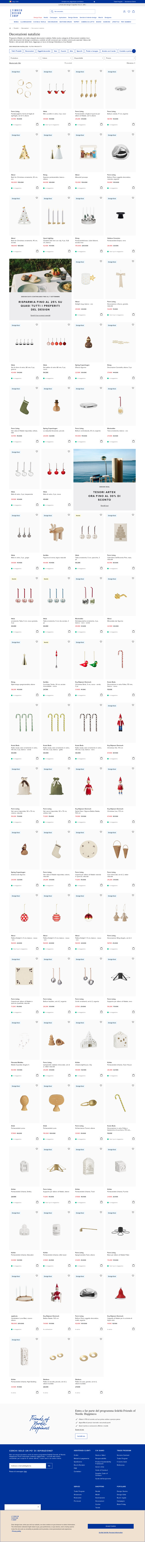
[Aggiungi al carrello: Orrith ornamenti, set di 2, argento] (101, 1012)
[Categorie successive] (134, 51)
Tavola (97, 1508)
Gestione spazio (65, 22)
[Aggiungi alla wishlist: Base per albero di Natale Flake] (133, 1212)
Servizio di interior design (88, 17)
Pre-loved (77, 1501)
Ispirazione (62, 17)
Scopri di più (79, 1430)
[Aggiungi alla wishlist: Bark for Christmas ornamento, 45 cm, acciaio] (36, 197)
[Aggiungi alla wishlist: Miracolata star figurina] (133, 578)
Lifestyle (115, 22)
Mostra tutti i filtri (15, 63)
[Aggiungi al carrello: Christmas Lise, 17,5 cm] (133, 821)
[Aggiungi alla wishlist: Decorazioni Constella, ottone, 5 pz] (133, 324)
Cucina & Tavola (39, 22)
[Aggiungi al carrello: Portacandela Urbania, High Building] (37, 1392)
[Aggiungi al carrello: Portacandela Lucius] (37, 1138)
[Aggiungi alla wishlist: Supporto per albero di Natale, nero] (133, 958)
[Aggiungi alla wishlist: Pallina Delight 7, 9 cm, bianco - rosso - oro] (101, 895)
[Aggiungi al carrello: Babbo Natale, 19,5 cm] (69, 1329)
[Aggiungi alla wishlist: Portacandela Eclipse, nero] (133, 197)
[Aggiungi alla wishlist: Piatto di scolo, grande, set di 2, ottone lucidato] (101, 1339)
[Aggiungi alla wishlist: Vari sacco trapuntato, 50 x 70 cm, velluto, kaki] (69, 768)
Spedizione (78, 1462)
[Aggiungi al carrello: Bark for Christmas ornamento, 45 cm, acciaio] (37, 251)
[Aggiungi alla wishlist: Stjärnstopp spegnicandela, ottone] (36, 641)
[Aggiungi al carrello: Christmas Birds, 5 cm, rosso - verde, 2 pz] (101, 695)
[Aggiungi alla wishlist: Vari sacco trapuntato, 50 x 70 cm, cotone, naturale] (36, 768)
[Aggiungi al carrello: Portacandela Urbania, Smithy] (37, 1202)
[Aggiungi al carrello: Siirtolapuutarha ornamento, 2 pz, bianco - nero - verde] (101, 631)
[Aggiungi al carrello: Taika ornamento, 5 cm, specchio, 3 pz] (101, 568)
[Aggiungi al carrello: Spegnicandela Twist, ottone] (101, 1265)
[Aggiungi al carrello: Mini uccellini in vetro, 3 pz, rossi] (69, 124)
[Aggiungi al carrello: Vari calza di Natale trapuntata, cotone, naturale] (69, 885)
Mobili (16, 22)
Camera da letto (87, 22)
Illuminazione (26, 22)
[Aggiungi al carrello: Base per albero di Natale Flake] (133, 1265)
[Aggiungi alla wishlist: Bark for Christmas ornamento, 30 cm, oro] (36, 134)
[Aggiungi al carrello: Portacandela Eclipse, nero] (133, 251)
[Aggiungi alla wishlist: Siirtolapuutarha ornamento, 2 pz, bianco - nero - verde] (101, 578)
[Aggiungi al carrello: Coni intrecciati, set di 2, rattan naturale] (133, 885)
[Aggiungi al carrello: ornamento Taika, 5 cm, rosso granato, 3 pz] (37, 631)
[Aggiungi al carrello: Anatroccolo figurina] (37, 885)
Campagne (53, 17)
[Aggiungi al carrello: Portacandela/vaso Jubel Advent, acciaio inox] (101, 251)
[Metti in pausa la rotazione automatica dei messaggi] (94, 1)
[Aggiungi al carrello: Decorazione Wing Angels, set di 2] (133, 948)
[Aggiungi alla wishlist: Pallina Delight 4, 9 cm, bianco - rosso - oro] (69, 895)
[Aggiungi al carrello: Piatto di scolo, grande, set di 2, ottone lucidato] (101, 1392)
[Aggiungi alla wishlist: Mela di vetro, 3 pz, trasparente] (36, 451)
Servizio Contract (123, 1455)
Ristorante (77, 1498)
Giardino (106, 22)
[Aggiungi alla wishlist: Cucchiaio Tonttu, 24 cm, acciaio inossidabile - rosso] (69, 641)
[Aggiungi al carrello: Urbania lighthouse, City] (101, 1075)
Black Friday (121, 1504)
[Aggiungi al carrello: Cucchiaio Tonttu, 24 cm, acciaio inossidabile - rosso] (69, 695)
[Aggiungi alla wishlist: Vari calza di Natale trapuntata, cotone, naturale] (69, 831)
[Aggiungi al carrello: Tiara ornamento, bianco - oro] (133, 441)
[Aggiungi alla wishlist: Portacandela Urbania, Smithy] (36, 1148)
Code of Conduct (101, 1470)
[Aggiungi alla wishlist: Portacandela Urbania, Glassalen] (36, 1212)
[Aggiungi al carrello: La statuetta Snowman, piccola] (69, 441)
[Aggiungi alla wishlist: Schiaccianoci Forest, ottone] (101, 1085)
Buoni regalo (121, 1498)
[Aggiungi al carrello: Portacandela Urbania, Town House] (133, 1075)
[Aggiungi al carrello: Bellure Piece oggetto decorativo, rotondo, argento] (133, 187)
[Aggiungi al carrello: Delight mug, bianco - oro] (101, 314)
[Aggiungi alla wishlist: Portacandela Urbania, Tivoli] (101, 1148)
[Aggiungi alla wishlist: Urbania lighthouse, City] (101, 1022)
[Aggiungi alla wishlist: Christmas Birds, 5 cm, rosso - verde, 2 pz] (101, 641)
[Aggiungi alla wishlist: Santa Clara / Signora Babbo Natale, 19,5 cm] (101, 768)
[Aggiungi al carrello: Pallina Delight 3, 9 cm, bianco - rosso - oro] (37, 948)
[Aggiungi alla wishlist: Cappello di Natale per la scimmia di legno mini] (133, 1275)
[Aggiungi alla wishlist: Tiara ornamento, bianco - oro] (133, 388)
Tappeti (76, 22)
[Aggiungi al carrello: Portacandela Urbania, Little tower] (69, 1265)
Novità (46, 17)
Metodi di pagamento (81, 1458)
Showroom (78, 1495)
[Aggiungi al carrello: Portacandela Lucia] (69, 1138)
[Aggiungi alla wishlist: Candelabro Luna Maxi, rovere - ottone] (36, 1275)
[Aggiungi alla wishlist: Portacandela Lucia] (69, 1085)
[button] (124, 11)
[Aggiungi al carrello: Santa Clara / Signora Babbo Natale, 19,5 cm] (101, 821)
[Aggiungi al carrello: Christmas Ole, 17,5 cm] (133, 758)
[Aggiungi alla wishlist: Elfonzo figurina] (101, 324)
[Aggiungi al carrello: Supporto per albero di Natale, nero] (133, 1012)
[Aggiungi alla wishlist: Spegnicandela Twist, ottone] (101, 1212)
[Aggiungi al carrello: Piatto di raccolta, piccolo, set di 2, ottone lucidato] (69, 1392)
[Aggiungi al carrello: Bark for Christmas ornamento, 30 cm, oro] (37, 187)
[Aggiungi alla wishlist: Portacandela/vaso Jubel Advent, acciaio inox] (101, 197)
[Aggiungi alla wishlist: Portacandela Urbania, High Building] (36, 1339)
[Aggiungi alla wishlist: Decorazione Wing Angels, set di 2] (133, 895)
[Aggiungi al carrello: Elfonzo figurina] (101, 378)
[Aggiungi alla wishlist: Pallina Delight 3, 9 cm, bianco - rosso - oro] (36, 895)
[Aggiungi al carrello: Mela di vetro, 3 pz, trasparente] (37, 504)
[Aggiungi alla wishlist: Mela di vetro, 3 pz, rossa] (69, 451)
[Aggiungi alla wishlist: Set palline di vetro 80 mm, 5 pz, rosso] (69, 324)
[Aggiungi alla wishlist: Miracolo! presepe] (101, 134)
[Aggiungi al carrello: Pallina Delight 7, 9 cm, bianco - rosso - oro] (101, 948)
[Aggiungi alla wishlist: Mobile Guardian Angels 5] (36, 1022)
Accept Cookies (111, 1526)
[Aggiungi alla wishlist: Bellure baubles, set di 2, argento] (69, 958)
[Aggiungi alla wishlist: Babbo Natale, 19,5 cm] (69, 1275)
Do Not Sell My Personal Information (111, 1533)
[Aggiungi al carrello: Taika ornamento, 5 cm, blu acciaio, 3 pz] (69, 631)
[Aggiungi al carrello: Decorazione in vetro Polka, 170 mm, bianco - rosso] (133, 695)
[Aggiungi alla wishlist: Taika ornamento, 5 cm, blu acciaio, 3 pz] (69, 578)
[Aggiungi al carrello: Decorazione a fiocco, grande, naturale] (133, 314)
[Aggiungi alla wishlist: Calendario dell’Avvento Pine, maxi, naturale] (133, 514)
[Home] (10, 28)
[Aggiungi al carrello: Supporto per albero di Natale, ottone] (69, 1202)
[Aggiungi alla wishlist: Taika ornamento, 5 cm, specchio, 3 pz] (101, 514)
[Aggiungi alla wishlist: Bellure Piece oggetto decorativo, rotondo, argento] (133, 134)
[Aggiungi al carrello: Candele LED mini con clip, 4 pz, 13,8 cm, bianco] (69, 251)
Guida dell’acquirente (103, 1479)
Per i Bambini (126, 22)
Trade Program (122, 1458)
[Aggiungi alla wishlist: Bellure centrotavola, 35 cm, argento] (101, 388)
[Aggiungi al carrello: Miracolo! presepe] (101, 187)
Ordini (76, 1455)
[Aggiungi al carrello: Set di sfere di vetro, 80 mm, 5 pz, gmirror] (37, 378)
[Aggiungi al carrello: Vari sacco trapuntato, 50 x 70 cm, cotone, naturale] (37, 821)
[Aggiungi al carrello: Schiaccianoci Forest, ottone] (101, 1138)
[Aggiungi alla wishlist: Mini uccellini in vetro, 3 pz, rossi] (69, 71)
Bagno (98, 22)
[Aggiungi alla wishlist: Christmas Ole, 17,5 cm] (133, 705)
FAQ (75, 1468)
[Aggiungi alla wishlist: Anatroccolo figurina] (36, 831)
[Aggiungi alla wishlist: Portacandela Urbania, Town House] (133, 1022)
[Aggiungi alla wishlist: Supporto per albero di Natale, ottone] (69, 1148)
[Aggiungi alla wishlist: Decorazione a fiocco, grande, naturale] (133, 261)
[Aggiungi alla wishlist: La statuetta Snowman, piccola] (69, 388)
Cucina (97, 1504)
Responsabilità (100, 1458)
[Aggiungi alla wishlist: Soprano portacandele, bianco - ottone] (69, 134)
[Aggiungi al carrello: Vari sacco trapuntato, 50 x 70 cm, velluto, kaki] (69, 821)
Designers (108, 17)
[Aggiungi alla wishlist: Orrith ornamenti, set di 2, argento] (101, 958)
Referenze (121, 1465)
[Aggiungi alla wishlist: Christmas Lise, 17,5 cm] (133, 768)
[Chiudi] (38, 1506)
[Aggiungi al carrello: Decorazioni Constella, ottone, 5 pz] (133, 378)
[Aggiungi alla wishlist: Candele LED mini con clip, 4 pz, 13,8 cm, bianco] (69, 197)
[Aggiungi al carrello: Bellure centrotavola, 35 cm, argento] (101, 441)
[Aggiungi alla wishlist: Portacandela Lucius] (36, 1085)
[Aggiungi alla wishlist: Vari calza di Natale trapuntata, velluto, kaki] (36, 388)
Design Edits (121, 1495)
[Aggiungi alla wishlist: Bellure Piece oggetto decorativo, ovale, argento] (101, 1275)
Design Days (38, 17)
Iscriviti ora (81, 1436)
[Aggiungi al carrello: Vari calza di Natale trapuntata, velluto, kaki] (37, 441)
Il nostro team (122, 1462)
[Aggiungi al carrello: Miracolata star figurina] (133, 631)
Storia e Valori (100, 1455)
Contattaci (77, 1471)
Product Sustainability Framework (103, 1463)
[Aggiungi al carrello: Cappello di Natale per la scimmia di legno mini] (133, 1329)
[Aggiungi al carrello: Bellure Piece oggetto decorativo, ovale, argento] (101, 1329)
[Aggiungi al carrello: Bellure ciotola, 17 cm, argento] (133, 124)
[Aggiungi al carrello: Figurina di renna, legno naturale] (69, 568)
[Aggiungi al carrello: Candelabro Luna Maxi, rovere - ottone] (37, 1329)
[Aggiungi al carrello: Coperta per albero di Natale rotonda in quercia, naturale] (101, 885)
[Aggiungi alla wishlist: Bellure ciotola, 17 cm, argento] (133, 71)
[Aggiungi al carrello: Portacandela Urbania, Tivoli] (101, 1202)
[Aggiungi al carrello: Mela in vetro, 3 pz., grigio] (37, 568)
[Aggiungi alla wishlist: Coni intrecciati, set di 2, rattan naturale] (133, 831)
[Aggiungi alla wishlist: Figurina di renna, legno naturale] (69, 514)
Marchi (100, 17)
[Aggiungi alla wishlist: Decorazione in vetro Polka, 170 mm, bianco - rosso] (133, 641)
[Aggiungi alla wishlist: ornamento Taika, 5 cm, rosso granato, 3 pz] (36, 578)
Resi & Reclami (79, 1465)
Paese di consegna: (16, 1471)
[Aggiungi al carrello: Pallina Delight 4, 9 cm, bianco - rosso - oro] (69, 948)
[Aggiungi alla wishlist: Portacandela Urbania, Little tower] (69, 1212)
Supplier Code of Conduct (101, 1474)
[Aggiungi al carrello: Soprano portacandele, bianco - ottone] (69, 187)
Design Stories (73, 17)
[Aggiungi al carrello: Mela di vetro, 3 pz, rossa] (69, 504)
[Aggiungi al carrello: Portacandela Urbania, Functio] (133, 1202)
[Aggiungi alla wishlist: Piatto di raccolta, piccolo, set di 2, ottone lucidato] (69, 1339)
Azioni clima (99, 1467)
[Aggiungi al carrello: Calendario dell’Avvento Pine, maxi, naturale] (133, 568)
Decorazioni (53, 22)
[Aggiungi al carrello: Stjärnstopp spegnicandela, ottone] (37, 695)
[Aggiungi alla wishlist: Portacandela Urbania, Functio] (133, 1148)
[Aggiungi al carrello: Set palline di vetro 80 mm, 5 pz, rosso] (69, 378)
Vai (49, 1466)
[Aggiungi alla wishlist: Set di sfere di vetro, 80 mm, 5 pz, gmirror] (36, 324)
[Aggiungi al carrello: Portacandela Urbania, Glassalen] (37, 1265)
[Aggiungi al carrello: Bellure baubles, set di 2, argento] (69, 1012)
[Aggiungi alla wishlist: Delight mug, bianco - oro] (101, 261)
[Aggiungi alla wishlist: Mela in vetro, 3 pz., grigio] (36, 514)
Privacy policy (16, 1531)
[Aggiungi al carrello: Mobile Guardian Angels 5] (37, 1075)
